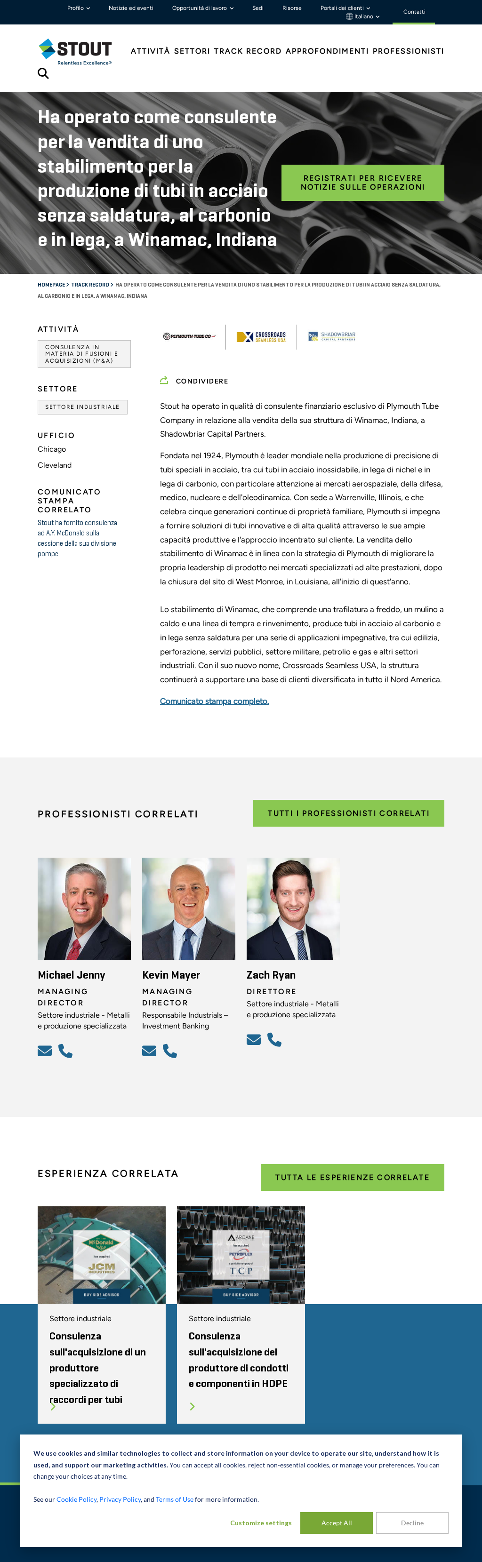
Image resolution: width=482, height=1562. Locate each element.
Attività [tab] (150, 51)
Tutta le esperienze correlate (352, 1177)
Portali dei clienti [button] (343, 8)
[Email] (46, 1050)
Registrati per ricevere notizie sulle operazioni (363, 182)
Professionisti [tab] (408, 51)
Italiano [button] (364, 16)
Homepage (52, 285)
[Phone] (66, 1050)
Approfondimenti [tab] (327, 51)
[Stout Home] (82, 51)
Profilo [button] (76, 8)
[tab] (82, 51)
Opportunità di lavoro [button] (200, 8)
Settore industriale (82, 407)
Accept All (336, 1523)
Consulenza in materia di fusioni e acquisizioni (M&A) (81, 354)
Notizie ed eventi (131, 8)
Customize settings (261, 1523)
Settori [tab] (192, 51)
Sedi (258, 8)
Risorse (292, 8)
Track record (90, 285)
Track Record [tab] (248, 51)
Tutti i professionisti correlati (349, 813)
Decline (412, 1523)
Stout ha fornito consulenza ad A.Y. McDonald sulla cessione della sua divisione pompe (77, 538)
